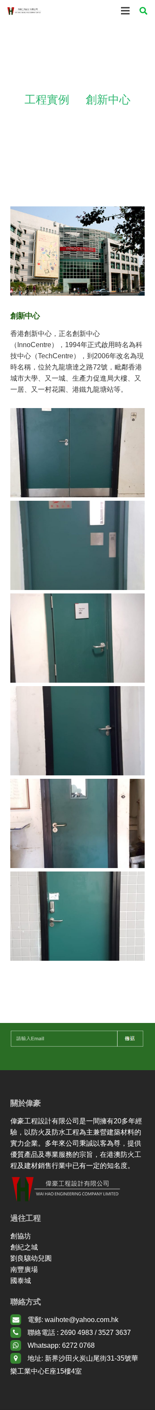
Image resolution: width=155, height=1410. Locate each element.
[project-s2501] (77, 823)
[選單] (125, 10)
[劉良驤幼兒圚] (77, 1258)
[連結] (24, 10)
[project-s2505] (77, 452)
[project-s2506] (77, 916)
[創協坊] (77, 1236)
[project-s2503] (77, 638)
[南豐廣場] (77, 1269)
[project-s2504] (77, 545)
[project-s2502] (77, 730)
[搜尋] (143, 10)
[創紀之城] (77, 1247)
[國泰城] (77, 1280)
